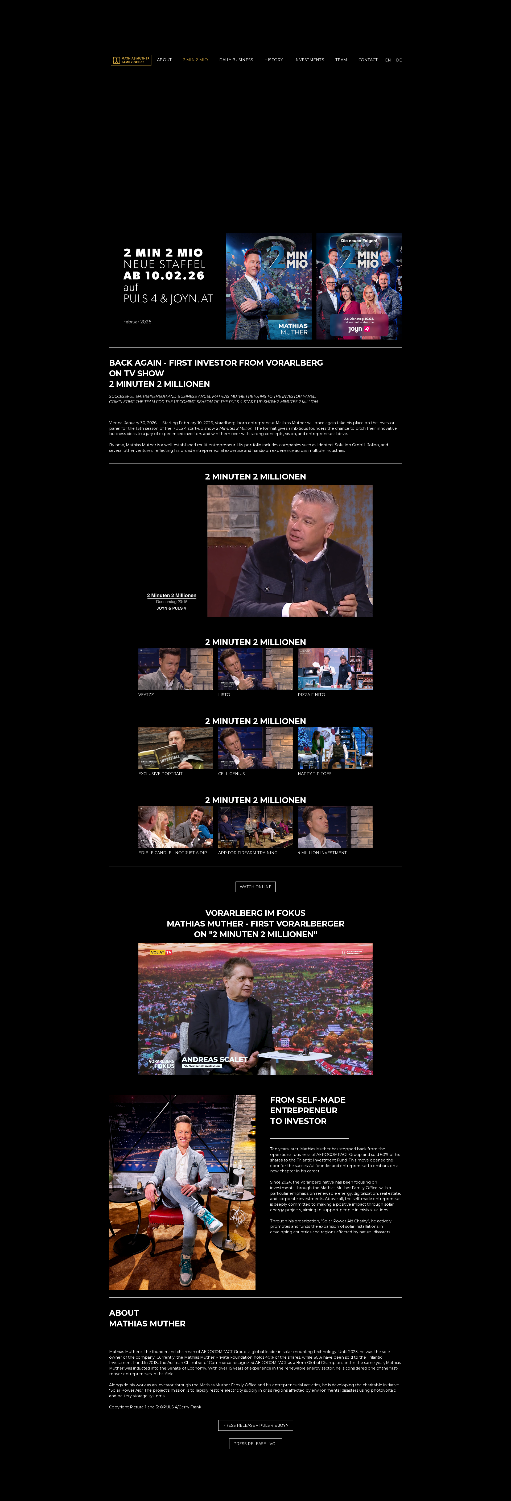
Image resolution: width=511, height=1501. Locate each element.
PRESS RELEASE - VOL (255, 1443)
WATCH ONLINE (255, 886)
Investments (309, 59)
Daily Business (236, 59)
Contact (368, 59)
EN (388, 60)
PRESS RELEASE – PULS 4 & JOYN (255, 1425)
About (164, 59)
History (274, 59)
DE (399, 60)
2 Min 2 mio (195, 59)
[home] (131, 60)
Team (341, 59)
